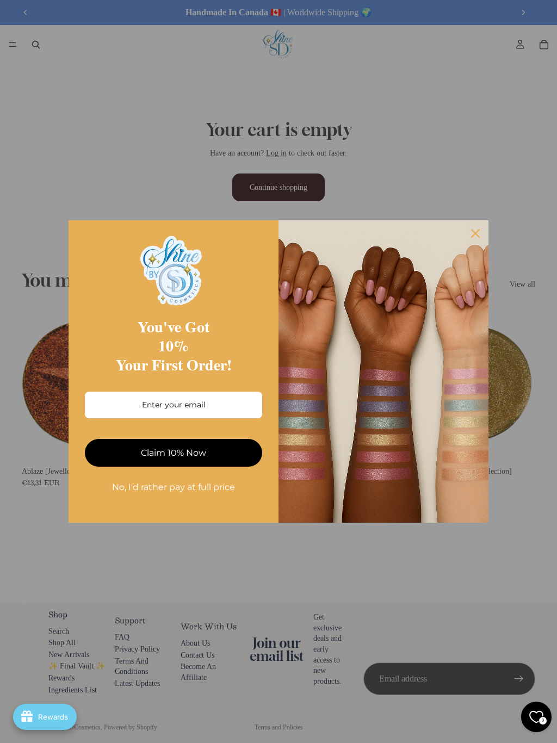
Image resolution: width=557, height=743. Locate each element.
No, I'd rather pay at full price (173, 487)
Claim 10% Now (173, 453)
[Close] (475, 233)
